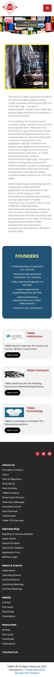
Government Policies (13, 497)
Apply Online (9, 538)
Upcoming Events (11, 575)
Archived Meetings (12, 588)
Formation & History (12, 469)
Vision (5, 474)
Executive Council (11, 506)
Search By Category (12, 547)
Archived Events (11, 579)
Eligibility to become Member (17, 534)
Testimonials (9, 515)
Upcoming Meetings (13, 584)
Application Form (11, 552)
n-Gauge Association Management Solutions (30, 671)
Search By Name (11, 543)
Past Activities (9, 488)
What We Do (8, 483)
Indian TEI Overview (12, 520)
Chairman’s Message (13, 502)
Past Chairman (10, 511)
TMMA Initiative (10, 492)
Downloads (8, 611)
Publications (8, 616)
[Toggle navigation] (47, 8)
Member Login (10, 556)
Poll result (7, 607)
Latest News (8, 570)
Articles (6, 602)
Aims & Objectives (11, 479)
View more (12, 354)
